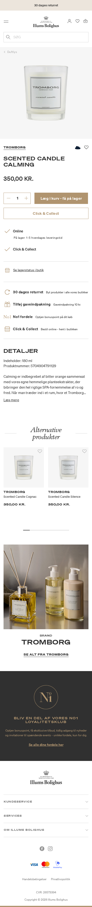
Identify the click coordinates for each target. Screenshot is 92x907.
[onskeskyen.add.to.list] (77, 147)
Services (13, 816)
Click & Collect (46, 213)
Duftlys (12, 52)
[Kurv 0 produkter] (86, 21)
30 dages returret (46, 5)
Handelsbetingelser (34, 879)
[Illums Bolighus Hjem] (46, 22)
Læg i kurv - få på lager (61, 198)
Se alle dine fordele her (46, 744)
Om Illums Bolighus (24, 830)
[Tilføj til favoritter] (40, 451)
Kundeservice (18, 802)
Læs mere (11, 400)
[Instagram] (50, 848)
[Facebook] (42, 848)
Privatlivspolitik (60, 879)
